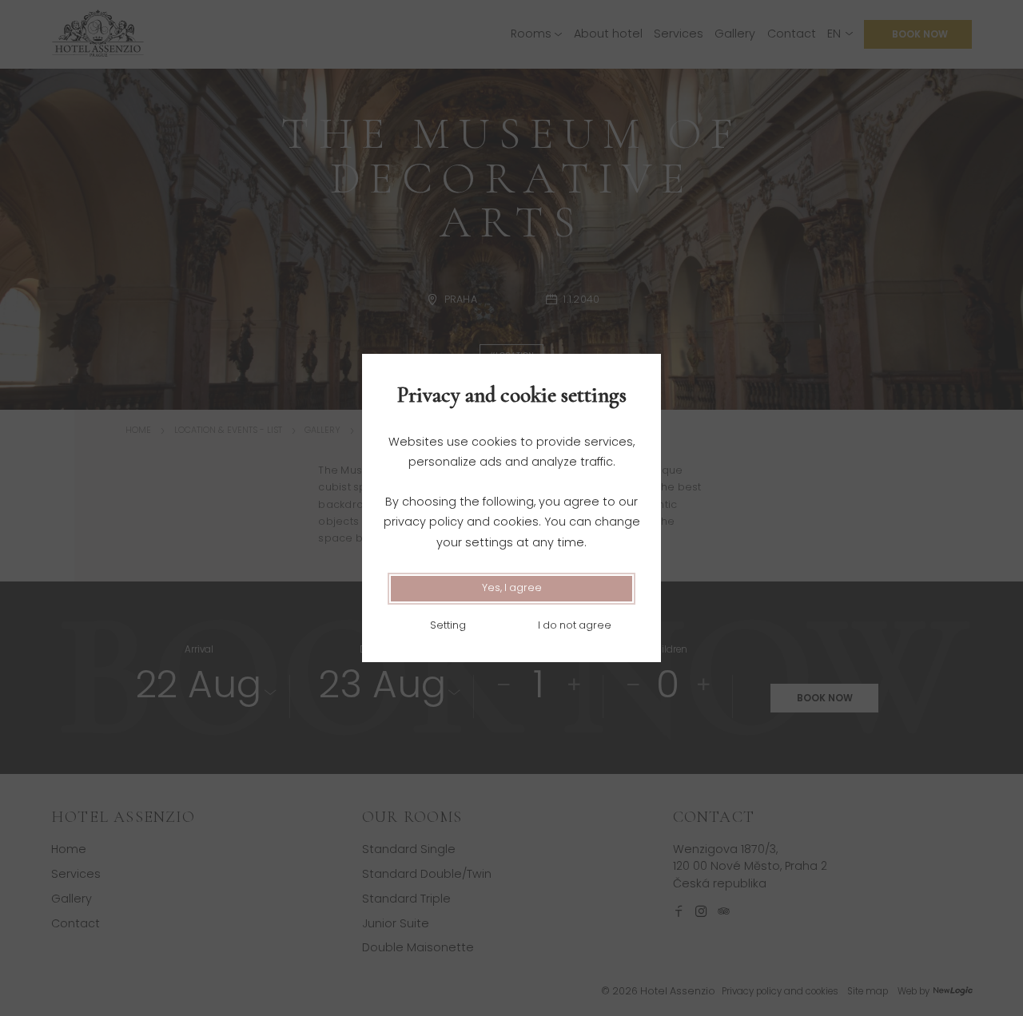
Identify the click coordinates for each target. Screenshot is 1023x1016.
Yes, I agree (512, 587)
